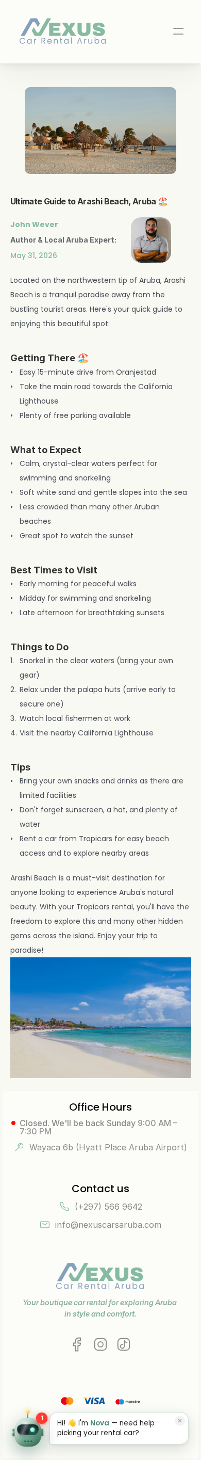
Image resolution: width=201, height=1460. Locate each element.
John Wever (34, 224)
